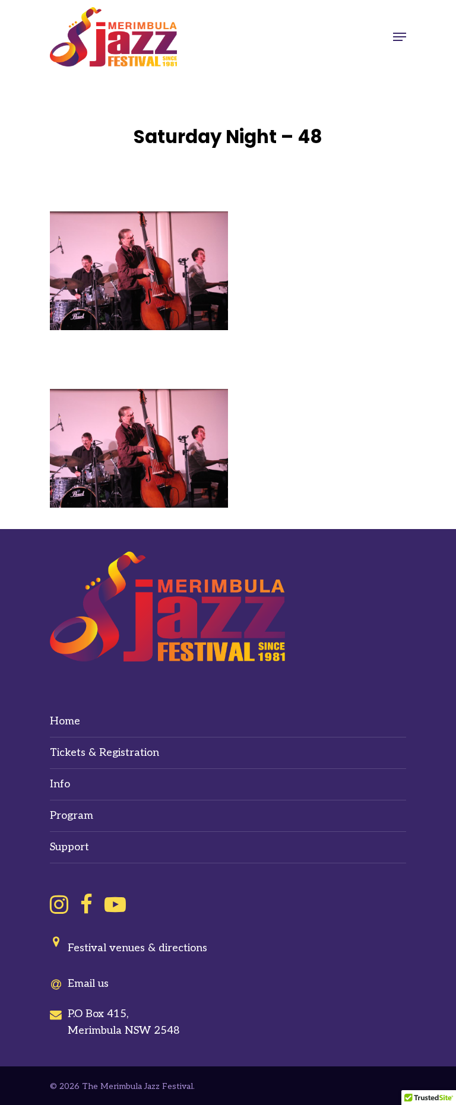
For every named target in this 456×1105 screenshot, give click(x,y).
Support (69, 847)
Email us (88, 983)
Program (71, 815)
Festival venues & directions (137, 948)
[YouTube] (115, 904)
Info (60, 784)
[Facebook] (86, 904)
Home (65, 721)
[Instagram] (59, 904)
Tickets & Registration (104, 752)
